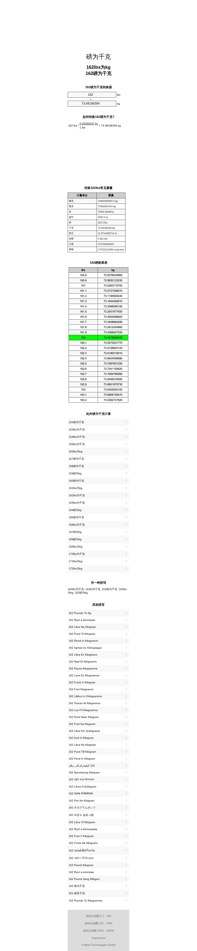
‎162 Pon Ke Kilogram (81, 800)
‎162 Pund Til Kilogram (82, 633)
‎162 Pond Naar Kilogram (84, 717)
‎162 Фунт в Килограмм (83, 829)
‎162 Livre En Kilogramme (84, 675)
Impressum (98, 937)
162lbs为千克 (77, 495)
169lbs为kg (75, 546)
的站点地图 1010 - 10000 (98, 930)
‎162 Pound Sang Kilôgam (84, 879)
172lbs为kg (75, 568)
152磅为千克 (76, 422)
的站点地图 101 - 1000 (98, 923)
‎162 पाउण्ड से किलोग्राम (81, 793)
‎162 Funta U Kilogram (82, 682)
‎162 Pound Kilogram (81, 865)
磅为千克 (98, 56)
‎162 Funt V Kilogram (81, 836)
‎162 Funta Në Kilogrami (83, 842)
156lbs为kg (75, 451)
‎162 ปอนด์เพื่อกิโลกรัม (82, 850)
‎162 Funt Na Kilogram (82, 723)
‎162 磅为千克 (77, 885)
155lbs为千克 (77, 444)
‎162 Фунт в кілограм (81, 872)
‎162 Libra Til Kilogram (82, 822)
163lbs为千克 (77, 502)
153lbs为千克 (77, 429)
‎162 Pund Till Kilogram (82, 751)
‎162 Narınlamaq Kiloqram (84, 772)
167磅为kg (75, 531)
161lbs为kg (75, 488)
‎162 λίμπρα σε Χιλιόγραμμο (85, 647)
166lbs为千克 (77, 524)
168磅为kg (75, 539)
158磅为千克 (76, 466)
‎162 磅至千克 (77, 893)
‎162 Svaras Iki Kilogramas (84, 703)
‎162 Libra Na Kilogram (82, 626)
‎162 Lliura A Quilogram (82, 786)
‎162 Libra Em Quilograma (84, 730)
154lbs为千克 (77, 436)
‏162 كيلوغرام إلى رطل (82, 765)
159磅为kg (75, 473)
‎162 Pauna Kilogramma (83, 668)
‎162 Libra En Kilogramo (83, 654)
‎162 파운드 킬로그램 (81, 814)
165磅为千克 (76, 517)
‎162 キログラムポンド (82, 807)
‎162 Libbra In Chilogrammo (85, 696)
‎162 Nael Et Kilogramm (83, 661)
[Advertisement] (98, 24)
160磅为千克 (76, 480)
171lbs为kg (75, 561)
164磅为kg (75, 510)
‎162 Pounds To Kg (80, 613)
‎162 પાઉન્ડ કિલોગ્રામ (81, 858)
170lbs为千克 (77, 553)
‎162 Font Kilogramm (81, 689)
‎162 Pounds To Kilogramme (85, 900)
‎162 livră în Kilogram (81, 737)
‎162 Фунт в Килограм (82, 619)
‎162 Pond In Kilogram (82, 758)
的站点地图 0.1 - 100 (98, 915)
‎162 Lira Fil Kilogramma (83, 710)
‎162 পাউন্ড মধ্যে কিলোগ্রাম (81, 779)
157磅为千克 (76, 458)
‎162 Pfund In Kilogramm (83, 640)
